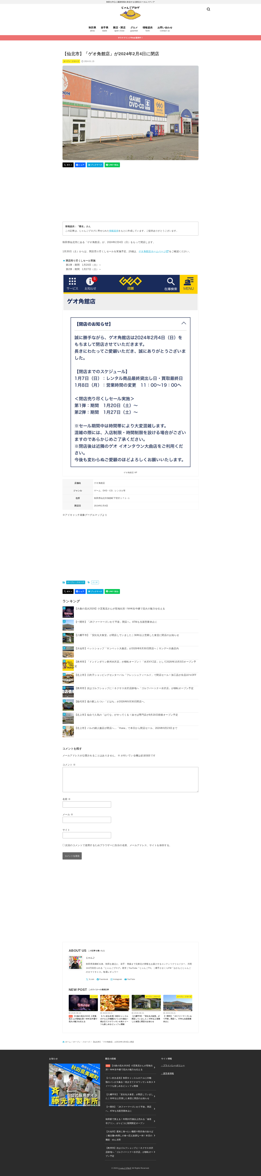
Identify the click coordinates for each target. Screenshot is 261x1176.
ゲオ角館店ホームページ (152, 251)
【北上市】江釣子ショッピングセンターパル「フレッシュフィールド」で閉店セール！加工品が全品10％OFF (135, 675)
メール (68, 814)
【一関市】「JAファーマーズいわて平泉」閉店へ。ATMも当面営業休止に (116, 622)
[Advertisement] (130, 193)
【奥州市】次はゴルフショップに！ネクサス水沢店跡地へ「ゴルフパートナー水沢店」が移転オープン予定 (134, 688)
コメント (69, 764)
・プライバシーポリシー (173, 1065)
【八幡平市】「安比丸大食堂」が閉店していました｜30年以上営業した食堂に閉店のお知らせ (127, 635)
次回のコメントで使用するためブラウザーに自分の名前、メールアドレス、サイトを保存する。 (118, 845)
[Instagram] (116, 979)
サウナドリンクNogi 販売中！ (130, 38)
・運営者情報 (167, 1073)
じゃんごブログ (124, 1168)
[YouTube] (129, 979)
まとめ (95, 582)
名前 (67, 799)
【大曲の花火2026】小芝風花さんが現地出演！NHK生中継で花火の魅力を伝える (120, 608)
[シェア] (80, 164)
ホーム (68, 1042)
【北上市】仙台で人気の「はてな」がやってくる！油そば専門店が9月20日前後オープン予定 (126, 715)
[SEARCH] (209, 9)
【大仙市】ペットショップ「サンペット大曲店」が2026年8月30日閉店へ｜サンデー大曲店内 (127, 648)
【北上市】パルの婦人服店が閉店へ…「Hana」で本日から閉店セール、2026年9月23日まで (126, 728)
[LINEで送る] (112, 164)
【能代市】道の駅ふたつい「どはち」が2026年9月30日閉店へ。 (111, 701)
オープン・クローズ (71, 61)
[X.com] (90, 979)
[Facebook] (102, 979)
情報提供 (113, 231)
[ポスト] (68, 164)
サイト (66, 830)
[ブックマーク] (95, 164)
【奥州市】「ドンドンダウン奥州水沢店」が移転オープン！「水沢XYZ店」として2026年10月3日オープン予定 (135, 663)
